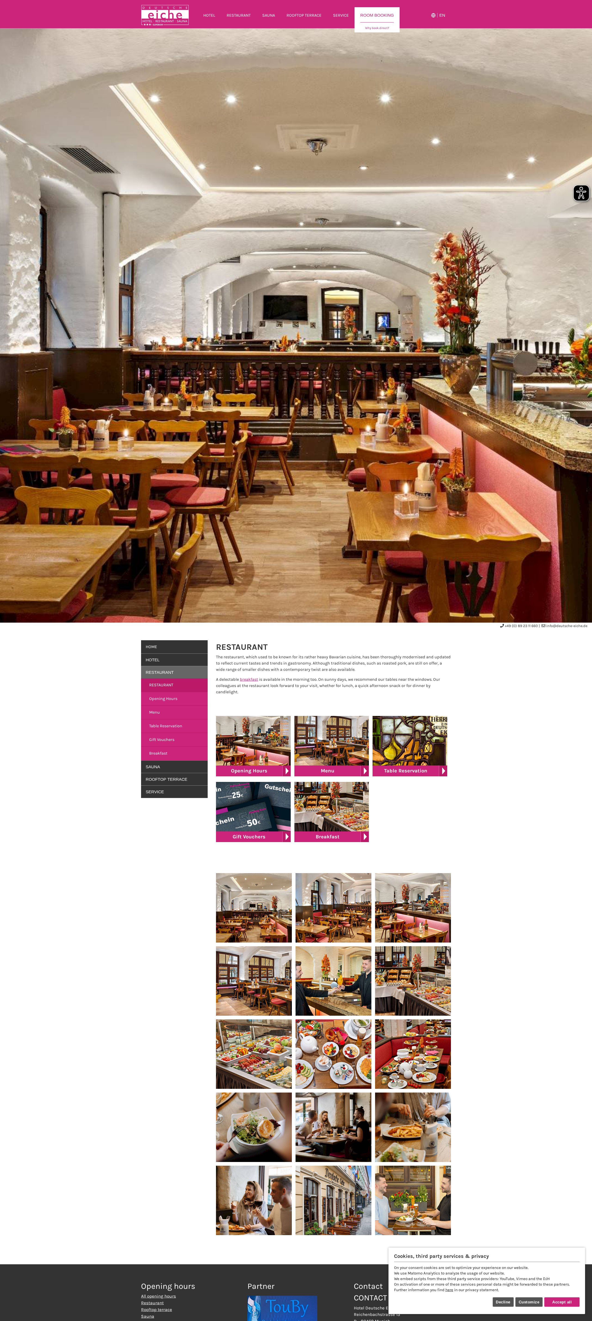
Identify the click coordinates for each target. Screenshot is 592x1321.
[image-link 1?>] (254, 908)
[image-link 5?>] (333, 981)
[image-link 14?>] (333, 1200)
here (449, 1289)
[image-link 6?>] (413, 981)
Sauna (147, 1316)
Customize (529, 1302)
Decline (503, 1302)
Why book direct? (377, 28)
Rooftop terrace (156, 1309)
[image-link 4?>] (254, 981)
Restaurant (161, 684)
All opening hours (158, 1296)
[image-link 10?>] (254, 1127)
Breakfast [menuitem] (158, 753)
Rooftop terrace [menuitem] (304, 15)
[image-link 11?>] (333, 1127)
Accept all (562, 1302)
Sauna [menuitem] (268, 15)
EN (442, 15)
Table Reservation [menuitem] (165, 725)
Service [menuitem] (341, 15)
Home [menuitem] (151, 646)
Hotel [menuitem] (209, 15)
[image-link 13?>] (254, 1200)
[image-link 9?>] (413, 1054)
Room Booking (377, 15)
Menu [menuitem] (154, 712)
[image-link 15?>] (413, 1200)
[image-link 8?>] (333, 1054)
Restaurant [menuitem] (239, 15)
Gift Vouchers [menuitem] (161, 739)
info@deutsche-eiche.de (566, 626)
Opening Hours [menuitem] (163, 698)
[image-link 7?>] (254, 1054)
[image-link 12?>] (413, 1127)
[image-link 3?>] (413, 908)
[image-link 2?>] (333, 908)
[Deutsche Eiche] (165, 15)
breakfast (249, 679)
